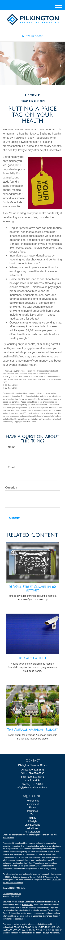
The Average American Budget (32, 729)
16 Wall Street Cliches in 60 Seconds (32, 588)
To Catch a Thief (32, 658)
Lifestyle (32, 821)
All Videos (32, 828)
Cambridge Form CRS (12, 893)
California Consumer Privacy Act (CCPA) (29, 876)
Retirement (33, 800)
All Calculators (32, 831)
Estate (32, 807)
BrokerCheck (8, 837)
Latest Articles (32, 824)
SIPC (30, 904)
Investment (33, 804)
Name (11, 447)
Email (11, 467)
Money (32, 817)
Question (11, 487)
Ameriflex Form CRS (11, 896)
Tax (32, 814)
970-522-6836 (34, 36)
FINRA (25, 904)
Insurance (32, 811)
